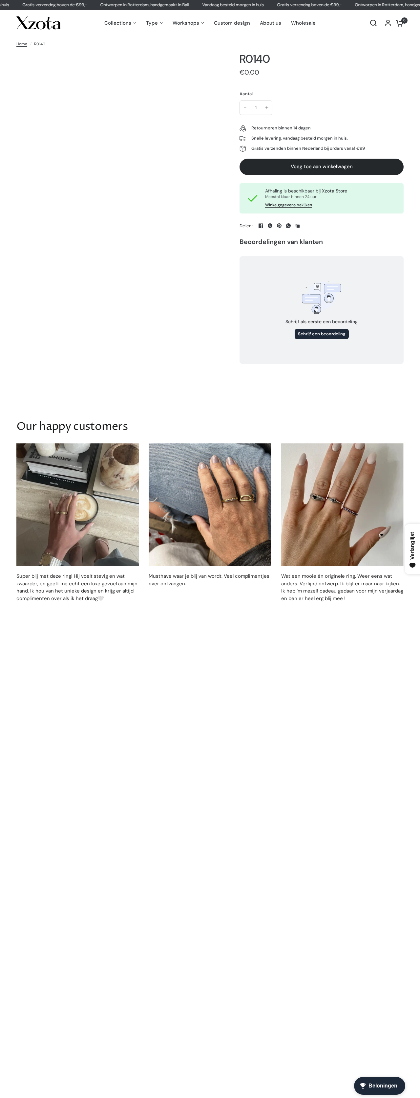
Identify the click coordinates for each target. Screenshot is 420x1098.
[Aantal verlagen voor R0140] (245, 108)
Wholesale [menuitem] (303, 23)
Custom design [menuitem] (232, 23)
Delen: (246, 226)
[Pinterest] (279, 226)
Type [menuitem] (152, 23)
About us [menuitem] (270, 23)
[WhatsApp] (288, 226)
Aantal (246, 94)
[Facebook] (261, 226)
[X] (270, 226)
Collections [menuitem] (117, 23)
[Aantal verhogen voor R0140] (267, 108)
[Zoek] (373, 23)
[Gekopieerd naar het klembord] (298, 226)
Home (21, 44)
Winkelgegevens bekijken (288, 205)
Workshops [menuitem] (186, 23)
